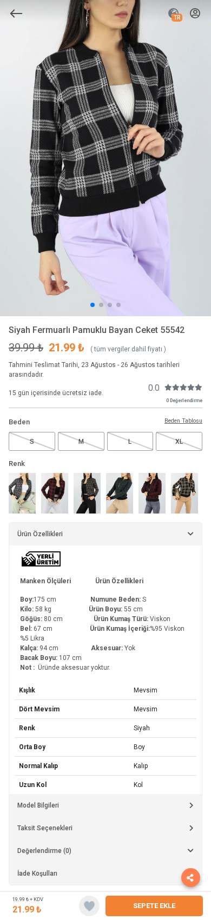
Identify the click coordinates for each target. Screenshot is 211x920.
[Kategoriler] (16, 13)
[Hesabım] (195, 13)
